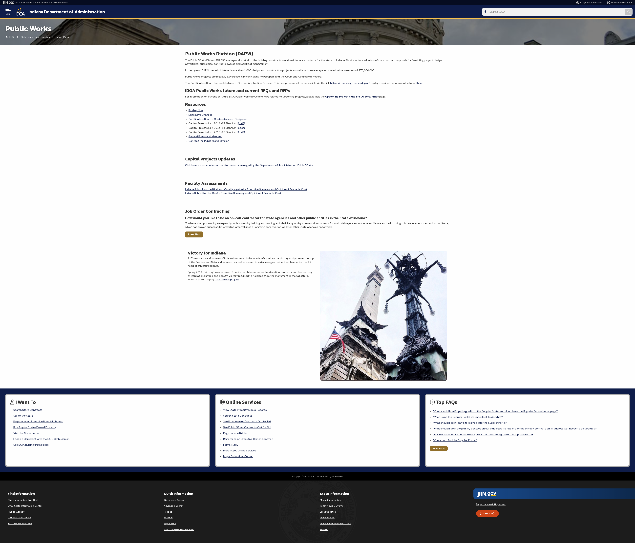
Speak (486, 513)
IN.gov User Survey (174, 500)
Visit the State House (26, 433)
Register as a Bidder (235, 433)
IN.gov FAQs (170, 523)
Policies (168, 511)
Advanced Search (173, 505)
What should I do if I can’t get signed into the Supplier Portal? (470, 423)
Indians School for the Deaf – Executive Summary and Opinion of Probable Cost (233, 193)
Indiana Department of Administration (66, 12)
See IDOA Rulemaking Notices (31, 444)
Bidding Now (196, 110)
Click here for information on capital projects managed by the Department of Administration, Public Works (249, 165)
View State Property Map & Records (245, 410)
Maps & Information (330, 500)
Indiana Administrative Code (335, 523)
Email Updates (328, 511)
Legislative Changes (200, 114)
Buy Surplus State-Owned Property (34, 427)
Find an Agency (16, 511)
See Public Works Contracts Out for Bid (247, 427)
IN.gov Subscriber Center (238, 456)
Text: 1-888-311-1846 (20, 523)
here (420, 83)
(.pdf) (241, 123)
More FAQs (439, 448)
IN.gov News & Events (331, 505)
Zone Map (194, 234)
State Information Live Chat (23, 500)
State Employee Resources (179, 529)
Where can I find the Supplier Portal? (455, 440)
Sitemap (168, 517)
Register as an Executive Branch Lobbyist (38, 421)
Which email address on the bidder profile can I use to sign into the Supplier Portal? (483, 434)
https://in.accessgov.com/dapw (349, 83)
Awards (324, 529)
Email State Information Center (25, 505)
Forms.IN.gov (230, 444)
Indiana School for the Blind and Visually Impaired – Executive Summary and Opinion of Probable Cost (246, 189)
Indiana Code (327, 517)
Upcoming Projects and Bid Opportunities (352, 96)
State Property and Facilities (35, 37)
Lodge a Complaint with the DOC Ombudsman (41, 439)
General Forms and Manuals (205, 136)
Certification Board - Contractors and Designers (218, 119)
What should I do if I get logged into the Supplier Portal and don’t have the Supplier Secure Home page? (495, 411)
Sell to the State (23, 415)
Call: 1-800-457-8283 (19, 517)
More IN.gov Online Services (239, 450)
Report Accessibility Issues (491, 504)
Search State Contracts (27, 410)
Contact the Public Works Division (209, 141)
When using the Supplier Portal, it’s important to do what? (468, 417)
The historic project (227, 279)
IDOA (12, 37)
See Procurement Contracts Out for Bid (247, 421)
